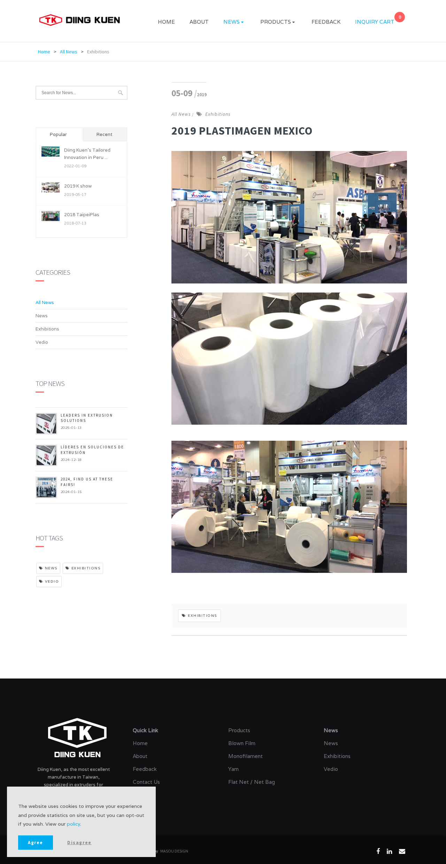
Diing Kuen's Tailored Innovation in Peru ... (87, 153)
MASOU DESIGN (174, 851)
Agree (35, 843)
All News (68, 51)
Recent (104, 134)
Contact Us (146, 782)
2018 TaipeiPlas (81, 215)
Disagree (79, 843)
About (199, 21)
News (231, 21)
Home (166, 21)
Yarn (233, 769)
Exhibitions (98, 51)
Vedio (42, 342)
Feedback (326, 21)
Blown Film (241, 743)
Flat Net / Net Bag (251, 782)
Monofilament (245, 756)
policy (73, 824)
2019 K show (78, 186)
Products (275, 21)
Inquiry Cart (374, 21)
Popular (58, 134)
